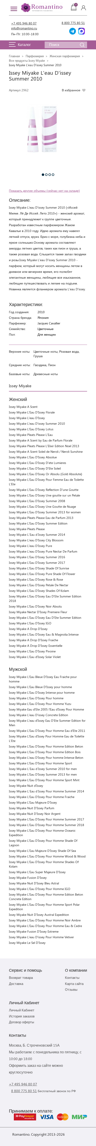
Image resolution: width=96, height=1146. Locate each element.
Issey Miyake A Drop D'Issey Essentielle (35, 645)
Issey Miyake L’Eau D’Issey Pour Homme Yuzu (40, 704)
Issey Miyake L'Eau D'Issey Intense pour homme (42, 692)
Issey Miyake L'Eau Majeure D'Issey (33, 802)
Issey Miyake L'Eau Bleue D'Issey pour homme (40, 687)
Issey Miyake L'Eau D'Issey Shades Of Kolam (39, 590)
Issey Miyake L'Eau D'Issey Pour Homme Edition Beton (46, 746)
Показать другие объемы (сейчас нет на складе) (44, 190)
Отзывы (71, 989)
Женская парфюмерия (65, 56)
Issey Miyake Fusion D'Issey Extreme (33, 931)
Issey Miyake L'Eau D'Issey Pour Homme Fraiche (41, 797)
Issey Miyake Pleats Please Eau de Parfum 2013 (41, 518)
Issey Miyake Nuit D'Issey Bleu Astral (34, 883)
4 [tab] (53, 174)
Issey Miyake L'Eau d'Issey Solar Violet (35, 657)
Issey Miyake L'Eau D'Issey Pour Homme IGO (39, 889)
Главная (14, 56)
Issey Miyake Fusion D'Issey (28, 877)
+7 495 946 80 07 (24, 23)
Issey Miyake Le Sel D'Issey (27, 942)
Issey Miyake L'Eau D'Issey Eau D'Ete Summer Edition (45, 617)
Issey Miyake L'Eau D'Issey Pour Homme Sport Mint (44, 780)
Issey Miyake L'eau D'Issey (27, 418)
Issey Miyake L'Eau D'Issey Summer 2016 (37, 557)
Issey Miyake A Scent (23, 407)
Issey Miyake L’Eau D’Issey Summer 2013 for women (45, 512)
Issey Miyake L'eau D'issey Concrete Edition (38, 715)
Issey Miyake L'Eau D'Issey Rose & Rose (36, 579)
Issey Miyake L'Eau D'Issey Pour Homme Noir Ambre (45, 920)
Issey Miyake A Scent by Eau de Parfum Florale (40, 440)
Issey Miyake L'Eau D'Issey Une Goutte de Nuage (42, 506)
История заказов (22, 1016)
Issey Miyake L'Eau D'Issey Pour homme (36, 698)
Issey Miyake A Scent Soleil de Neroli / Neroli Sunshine (46, 451)
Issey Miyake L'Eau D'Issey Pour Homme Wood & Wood (47, 856)
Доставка (16, 983)
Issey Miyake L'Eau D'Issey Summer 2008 (37, 501)
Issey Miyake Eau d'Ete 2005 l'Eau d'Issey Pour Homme (46, 709)
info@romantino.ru (24, 28)
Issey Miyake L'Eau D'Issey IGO (30, 623)
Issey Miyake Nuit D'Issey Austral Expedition (39, 914)
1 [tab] (43, 174)
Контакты (72, 977)
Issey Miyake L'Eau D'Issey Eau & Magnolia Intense (44, 634)
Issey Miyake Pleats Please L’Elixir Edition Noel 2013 (44, 446)
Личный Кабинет (21, 1010)
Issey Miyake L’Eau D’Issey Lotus (31, 429)
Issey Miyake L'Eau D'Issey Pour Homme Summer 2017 (46, 819)
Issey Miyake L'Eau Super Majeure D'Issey (37, 872)
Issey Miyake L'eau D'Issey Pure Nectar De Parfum (43, 551)
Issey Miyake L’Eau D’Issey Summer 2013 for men (43, 774)
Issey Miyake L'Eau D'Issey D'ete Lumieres (37, 463)
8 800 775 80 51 (73, 23)
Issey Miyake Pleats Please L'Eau (31, 435)
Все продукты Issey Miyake (27, 60)
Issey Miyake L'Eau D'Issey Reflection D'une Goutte (43, 490)
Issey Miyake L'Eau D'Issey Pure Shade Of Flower (42, 574)
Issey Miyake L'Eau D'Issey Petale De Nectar (38, 585)
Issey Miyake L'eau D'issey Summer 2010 (37, 423)
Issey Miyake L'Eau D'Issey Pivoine (32, 651)
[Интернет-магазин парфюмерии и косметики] (41, 7)
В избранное (71, 90)
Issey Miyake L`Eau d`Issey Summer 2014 (37, 534)
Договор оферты (21, 1022)
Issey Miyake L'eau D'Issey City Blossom (36, 540)
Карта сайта (74, 983)
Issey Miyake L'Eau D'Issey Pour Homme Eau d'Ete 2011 (47, 730)
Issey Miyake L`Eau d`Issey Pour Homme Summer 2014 (46, 791)
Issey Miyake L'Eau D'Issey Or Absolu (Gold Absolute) (45, 474)
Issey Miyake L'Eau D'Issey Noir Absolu (35, 606)
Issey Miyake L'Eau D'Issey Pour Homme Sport (40, 763)
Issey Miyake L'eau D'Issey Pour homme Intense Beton (46, 757)
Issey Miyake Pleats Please (27, 529)
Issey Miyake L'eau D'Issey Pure (30, 546)
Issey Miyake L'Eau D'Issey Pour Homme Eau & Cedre (45, 926)
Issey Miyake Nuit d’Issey (26, 785)
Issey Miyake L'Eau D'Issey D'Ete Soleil (35, 468)
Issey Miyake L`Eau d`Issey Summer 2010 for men (43, 769)
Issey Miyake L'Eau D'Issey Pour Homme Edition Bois (45, 752)
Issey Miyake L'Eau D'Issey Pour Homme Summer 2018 (46, 825)
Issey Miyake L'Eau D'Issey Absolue (33, 457)
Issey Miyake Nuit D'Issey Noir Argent (35, 813)
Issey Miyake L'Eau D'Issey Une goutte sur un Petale (44, 495)
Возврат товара (21, 977)
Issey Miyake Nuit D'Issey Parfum (31, 808)
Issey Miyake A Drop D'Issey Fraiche (33, 640)
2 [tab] (46, 174)
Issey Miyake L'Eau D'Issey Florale (32, 412)
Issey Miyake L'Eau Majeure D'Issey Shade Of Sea (42, 851)
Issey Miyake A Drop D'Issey (28, 629)
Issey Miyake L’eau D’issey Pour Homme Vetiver (41, 937)
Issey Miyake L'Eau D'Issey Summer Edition (38, 523)
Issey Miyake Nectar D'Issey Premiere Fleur (38, 612)
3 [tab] (49, 174)
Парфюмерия (35, 56)
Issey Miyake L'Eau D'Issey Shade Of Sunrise (39, 568)
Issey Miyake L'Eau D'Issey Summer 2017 (37, 562)
